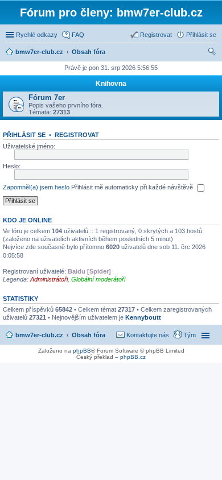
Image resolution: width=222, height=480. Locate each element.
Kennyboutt (143, 317)
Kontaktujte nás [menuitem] (147, 335)
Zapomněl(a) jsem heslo (36, 187)
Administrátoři (49, 279)
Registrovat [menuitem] (156, 34)
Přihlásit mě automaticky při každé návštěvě (133, 187)
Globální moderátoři (98, 279)
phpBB (82, 350)
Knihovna (111, 84)
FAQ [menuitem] (78, 34)
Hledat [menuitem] (212, 52)
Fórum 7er (46, 97)
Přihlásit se (24, 134)
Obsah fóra (88, 335)
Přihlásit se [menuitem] (201, 34)
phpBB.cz (133, 357)
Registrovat (77, 134)
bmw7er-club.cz (39, 335)
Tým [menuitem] (189, 335)
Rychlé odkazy (36, 34)
